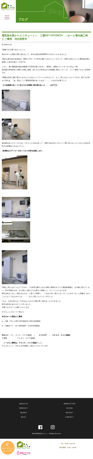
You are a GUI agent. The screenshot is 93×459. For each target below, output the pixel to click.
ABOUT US (23, 404)
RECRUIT (69, 413)
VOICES (69, 408)
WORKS (23, 413)
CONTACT (69, 417)
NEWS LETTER (69, 404)
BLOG (23, 417)
